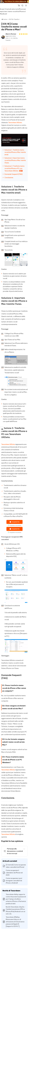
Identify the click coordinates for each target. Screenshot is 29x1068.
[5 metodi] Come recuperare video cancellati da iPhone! (16, 866)
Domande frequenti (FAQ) (14, 174)
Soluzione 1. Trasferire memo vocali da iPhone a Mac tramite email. (15, 152)
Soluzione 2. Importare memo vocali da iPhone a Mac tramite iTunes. (15, 160)
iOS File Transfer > (14, 19)
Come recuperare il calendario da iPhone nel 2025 (14, 872)
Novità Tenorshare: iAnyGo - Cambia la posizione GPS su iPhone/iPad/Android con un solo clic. (15, 910)
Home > (5, 19)
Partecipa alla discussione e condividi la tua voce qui (15, 851)
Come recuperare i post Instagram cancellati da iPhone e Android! (14, 880)
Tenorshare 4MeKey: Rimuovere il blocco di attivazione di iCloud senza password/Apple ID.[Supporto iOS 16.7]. (15, 921)
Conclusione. (9, 177)
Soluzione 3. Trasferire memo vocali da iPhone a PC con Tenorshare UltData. (14, 168)
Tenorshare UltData (15, 122)
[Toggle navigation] (25, 5)
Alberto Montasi (10, 34)
